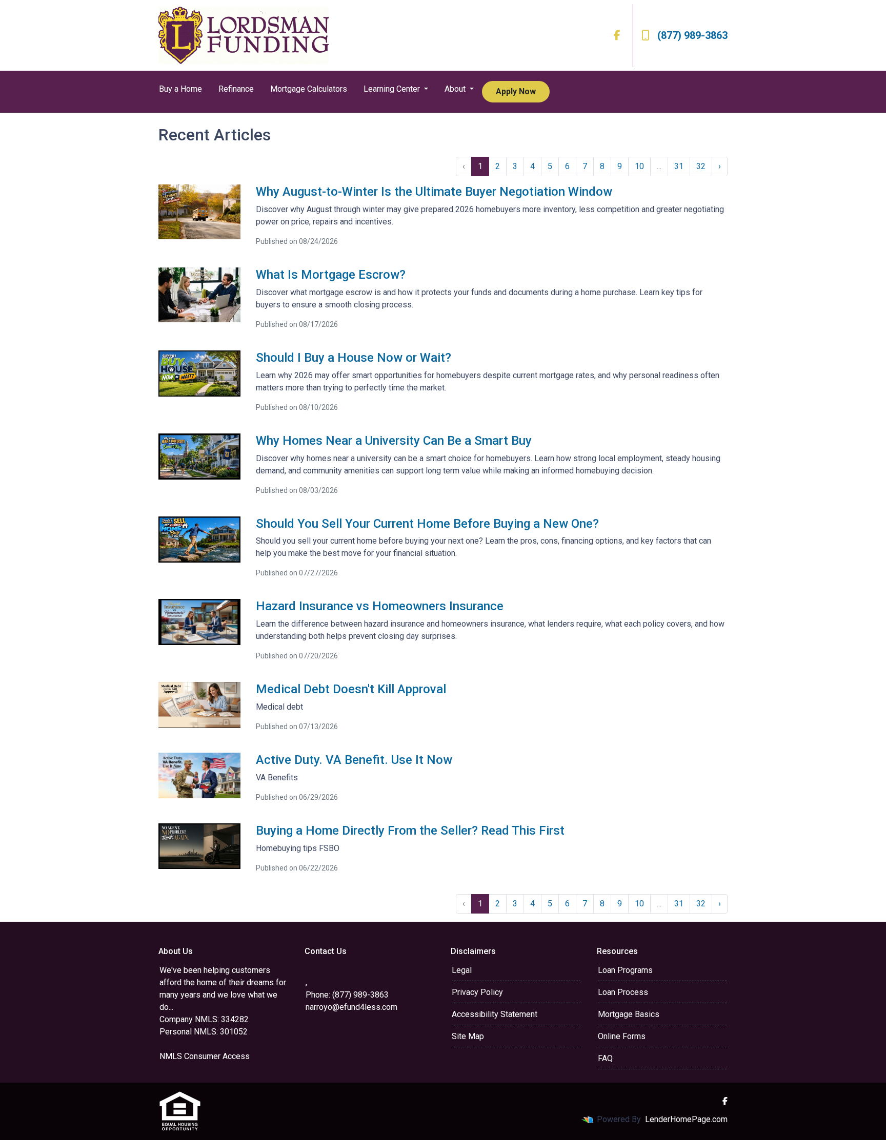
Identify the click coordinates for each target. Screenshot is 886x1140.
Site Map (468, 1036)
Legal (462, 970)
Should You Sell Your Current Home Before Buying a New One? (427, 523)
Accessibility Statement (494, 1014)
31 (678, 166)
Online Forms (622, 1036)
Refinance (236, 89)
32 (701, 166)
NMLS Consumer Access (204, 1056)
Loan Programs (625, 970)
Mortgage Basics (628, 1014)
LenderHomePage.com (686, 1119)
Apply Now (516, 91)
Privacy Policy (477, 992)
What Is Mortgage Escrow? (331, 274)
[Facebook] (617, 35)
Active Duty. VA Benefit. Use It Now (354, 760)
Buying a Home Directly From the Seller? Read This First (410, 830)
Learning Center (393, 89)
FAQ (605, 1058)
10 (639, 166)
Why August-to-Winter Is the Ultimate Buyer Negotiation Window (434, 191)
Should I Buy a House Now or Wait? (353, 357)
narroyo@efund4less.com (351, 1007)
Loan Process (623, 992)
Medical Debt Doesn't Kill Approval (351, 689)
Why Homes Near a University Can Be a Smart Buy (394, 440)
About (456, 89)
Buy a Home (180, 89)
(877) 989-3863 (692, 35)
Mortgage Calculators (308, 89)
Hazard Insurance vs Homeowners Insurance (380, 606)
